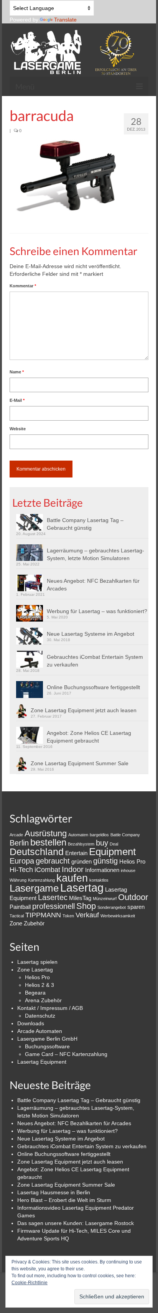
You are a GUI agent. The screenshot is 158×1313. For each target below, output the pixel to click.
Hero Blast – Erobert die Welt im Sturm (64, 1200)
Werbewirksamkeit (117, 915)
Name (17, 372)
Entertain (76, 853)
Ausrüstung (46, 833)
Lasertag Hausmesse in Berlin (53, 1192)
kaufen (72, 878)
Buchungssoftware (47, 1046)
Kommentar (23, 285)
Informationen (102, 870)
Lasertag (82, 887)
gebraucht (53, 861)
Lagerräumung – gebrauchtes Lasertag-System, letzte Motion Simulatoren (95, 554)
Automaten (78, 834)
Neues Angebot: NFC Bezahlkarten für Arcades (93, 585)
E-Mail (17, 400)
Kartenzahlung (41, 880)
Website (18, 428)
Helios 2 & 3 (39, 985)
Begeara (35, 993)
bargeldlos (99, 834)
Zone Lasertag (35, 970)
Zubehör (34, 923)
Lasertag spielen (37, 962)
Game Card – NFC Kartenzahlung (66, 1054)
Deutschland (37, 851)
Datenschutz (40, 1016)
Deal (114, 844)
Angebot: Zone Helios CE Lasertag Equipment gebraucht (89, 737)
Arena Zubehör (43, 1000)
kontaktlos (99, 880)
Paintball (20, 907)
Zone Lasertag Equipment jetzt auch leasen (84, 710)
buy (102, 843)
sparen (136, 907)
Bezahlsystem (81, 844)
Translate (65, 20)
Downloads (30, 1023)
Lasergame (34, 888)
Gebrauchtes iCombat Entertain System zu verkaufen (95, 661)
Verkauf (87, 915)
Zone (16, 923)
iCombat (47, 870)
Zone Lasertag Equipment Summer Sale (79, 763)
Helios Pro (132, 861)
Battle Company (125, 834)
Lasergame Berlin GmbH (47, 1039)
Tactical (17, 915)
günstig (105, 861)
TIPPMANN (43, 915)
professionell (53, 906)
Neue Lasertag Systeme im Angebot (90, 634)
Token (68, 915)
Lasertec (52, 897)
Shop (86, 906)
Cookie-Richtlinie (30, 1282)
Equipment (112, 851)
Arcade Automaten (39, 1031)
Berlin (19, 843)
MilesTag (80, 898)
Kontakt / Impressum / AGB (50, 1008)
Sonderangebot (111, 907)
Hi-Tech (21, 870)
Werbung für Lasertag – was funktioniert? (97, 611)
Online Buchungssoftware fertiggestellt (93, 687)
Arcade (16, 834)
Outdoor (133, 897)
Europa (22, 861)
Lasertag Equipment (41, 1062)
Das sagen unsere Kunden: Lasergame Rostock (75, 1223)
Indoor (73, 869)
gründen (81, 861)
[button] (67, 175)
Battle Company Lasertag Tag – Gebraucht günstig (85, 524)
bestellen (48, 842)
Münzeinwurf (105, 898)
